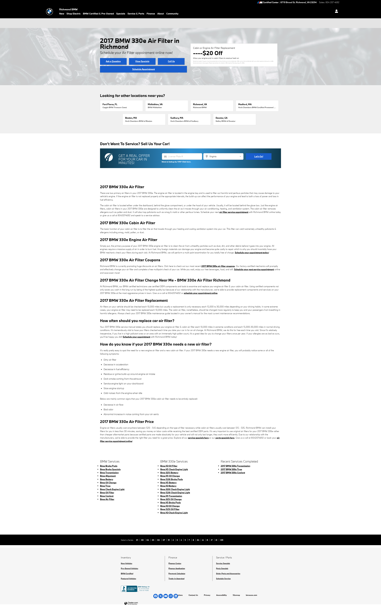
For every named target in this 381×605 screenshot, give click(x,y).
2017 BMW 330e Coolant (233, 472)
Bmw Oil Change (108, 482)
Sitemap (236, 595)
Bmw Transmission (109, 472)
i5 (208, 540)
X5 (153, 540)
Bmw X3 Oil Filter (168, 465)
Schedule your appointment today (252, 252)
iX (217, 540)
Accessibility (221, 595)
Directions (178, 595)
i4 (203, 540)
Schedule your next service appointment (254, 269)
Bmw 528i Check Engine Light (175, 492)
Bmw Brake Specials (110, 469)
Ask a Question (113, 61)
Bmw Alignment (108, 475)
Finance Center (174, 563)
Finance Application (176, 568)
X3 (142, 540)
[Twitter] (160, 596)
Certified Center (271, 2)
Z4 (198, 540)
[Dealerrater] (170, 596)
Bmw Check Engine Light (112, 489)
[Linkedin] (176, 596)
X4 (147, 540)
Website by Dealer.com (138, 603)
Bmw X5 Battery (168, 482)
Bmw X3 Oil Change (170, 506)
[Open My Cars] (335, 11)
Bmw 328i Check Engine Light (175, 489)
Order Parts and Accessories (228, 573)
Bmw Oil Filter (107, 492)
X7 (164, 540)
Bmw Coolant (106, 496)
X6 (158, 540)
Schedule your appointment (136, 336)
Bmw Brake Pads (108, 465)
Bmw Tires (105, 485)
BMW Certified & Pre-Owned (98, 13)
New (61, 13)
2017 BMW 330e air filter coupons (218, 266)
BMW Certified (127, 573)
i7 (212, 540)
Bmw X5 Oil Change (170, 475)
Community (172, 13)
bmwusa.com (251, 595)
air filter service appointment (233, 212)
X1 (137, 540)
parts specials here (225, 437)
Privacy (207, 595)
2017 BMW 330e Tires (231, 469)
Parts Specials (222, 568)
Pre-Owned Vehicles (129, 568)
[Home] (49, 11)
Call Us (171, 61)
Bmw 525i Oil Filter (169, 509)
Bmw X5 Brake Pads (170, 502)
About (160, 13)
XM (221, 540)
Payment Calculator (176, 573)
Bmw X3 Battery (168, 485)
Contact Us (193, 595)
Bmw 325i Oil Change (171, 499)
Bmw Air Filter (107, 499)
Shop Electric (74, 13)
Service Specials (223, 563)
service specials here (198, 437)
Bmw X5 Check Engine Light (174, 469)
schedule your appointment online (200, 293)
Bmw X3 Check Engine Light (174, 512)
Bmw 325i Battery (169, 472)
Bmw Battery (106, 479)
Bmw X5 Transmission (171, 496)
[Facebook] (155, 596)
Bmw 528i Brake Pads (171, 479)
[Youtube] (165, 596)
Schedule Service (223, 578)
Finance (151, 13)
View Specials (142, 61)
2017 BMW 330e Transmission (235, 465)
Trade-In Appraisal (176, 578)
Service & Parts (136, 13)
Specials (120, 13)
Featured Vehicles (128, 578)
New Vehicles (126, 563)
